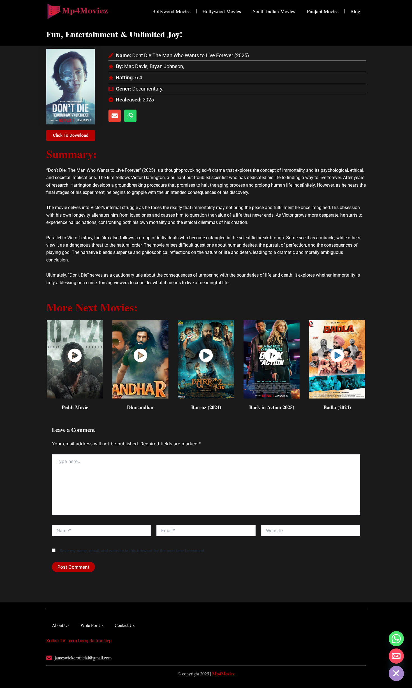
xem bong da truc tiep (90, 640)
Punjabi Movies (323, 11)
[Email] (396, 656)
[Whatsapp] (396, 638)
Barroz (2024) (206, 407)
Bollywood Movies (171, 11)
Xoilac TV (55, 640)
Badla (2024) (337, 407)
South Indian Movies (274, 11)
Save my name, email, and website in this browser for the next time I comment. (132, 550)
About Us (60, 625)
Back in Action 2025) (271, 407)
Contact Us (125, 625)
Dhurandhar (140, 407)
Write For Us (91, 625)
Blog (355, 11)
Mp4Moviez (223, 673)
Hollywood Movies (221, 11)
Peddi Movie (75, 407)
